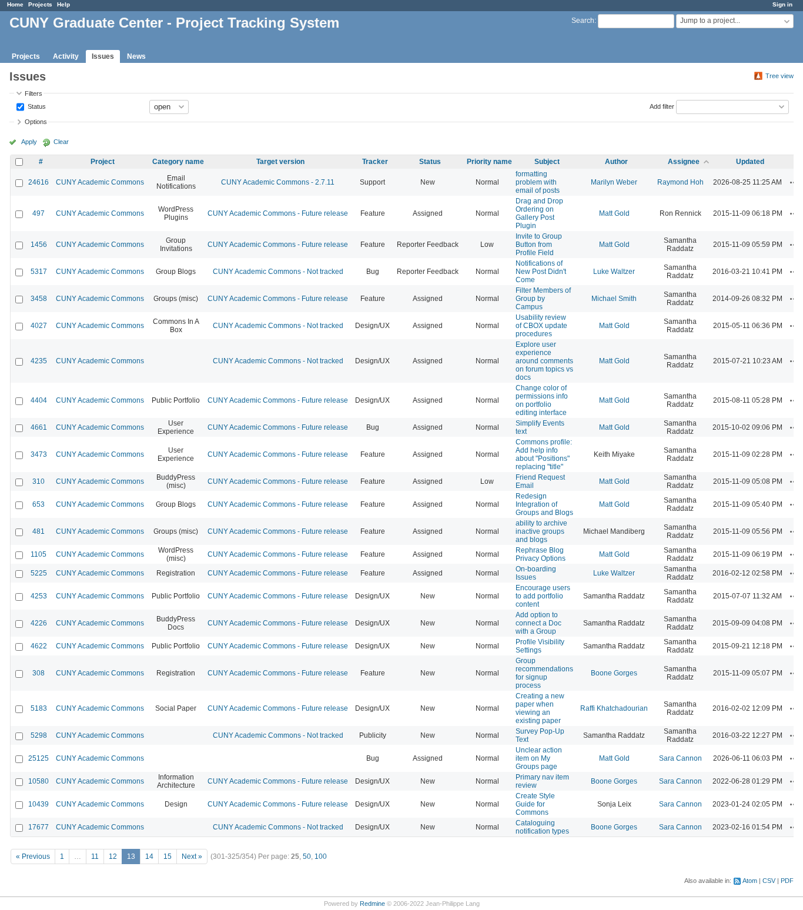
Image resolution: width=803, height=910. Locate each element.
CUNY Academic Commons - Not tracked (278, 271)
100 (320, 856)
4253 (39, 596)
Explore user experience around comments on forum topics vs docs (544, 361)
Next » (192, 856)
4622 (39, 646)
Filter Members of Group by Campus (543, 298)
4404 (39, 400)
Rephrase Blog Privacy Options (541, 554)
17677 (38, 827)
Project (103, 162)
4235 (39, 361)
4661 (39, 427)
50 (307, 856)
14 (149, 856)
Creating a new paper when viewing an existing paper (540, 708)
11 (95, 856)
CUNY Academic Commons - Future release (278, 213)
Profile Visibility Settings (540, 646)
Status (36, 105)
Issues (103, 56)
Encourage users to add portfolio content (543, 596)
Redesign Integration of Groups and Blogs (544, 504)
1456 (39, 244)
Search (582, 20)
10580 (38, 781)
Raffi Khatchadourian (614, 708)
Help (63, 4)
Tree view (779, 75)
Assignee (684, 162)
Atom (749, 880)
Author (616, 162)
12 (113, 856)
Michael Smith (614, 299)
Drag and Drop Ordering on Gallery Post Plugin (539, 213)
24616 (38, 182)
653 (38, 504)
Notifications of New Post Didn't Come (541, 271)
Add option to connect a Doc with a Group (538, 623)
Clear (61, 141)
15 (167, 856)
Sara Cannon (680, 758)
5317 (39, 271)
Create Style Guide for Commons (535, 804)
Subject (547, 162)
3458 (39, 299)
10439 (38, 804)
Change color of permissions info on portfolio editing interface (542, 400)
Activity (66, 56)
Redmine (372, 903)
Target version (280, 162)
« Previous (33, 856)
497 (38, 213)
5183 (39, 708)
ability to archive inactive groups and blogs (541, 531)
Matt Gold (614, 213)
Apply (29, 141)
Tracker (375, 162)
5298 (39, 735)
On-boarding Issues (536, 573)
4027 (39, 326)
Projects (40, 4)
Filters (33, 93)
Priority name (489, 162)
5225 (39, 573)
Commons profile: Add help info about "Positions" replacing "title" (544, 454)
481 (38, 531)
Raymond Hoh (680, 182)
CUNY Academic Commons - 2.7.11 (277, 182)
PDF (787, 880)
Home (15, 4)
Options (36, 121)
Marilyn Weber (614, 182)
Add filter (662, 105)
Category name (178, 162)
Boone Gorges (614, 673)
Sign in (782, 4)
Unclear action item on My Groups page (539, 758)
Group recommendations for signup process (544, 673)
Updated (750, 162)
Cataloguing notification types (542, 827)
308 (38, 673)
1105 (38, 554)
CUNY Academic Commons (100, 182)
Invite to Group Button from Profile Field (539, 244)
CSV (768, 880)
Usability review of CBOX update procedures (541, 325)
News (136, 56)
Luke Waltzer (614, 271)
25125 (38, 758)
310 (38, 481)
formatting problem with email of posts (538, 182)
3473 (39, 454)
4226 (39, 623)
